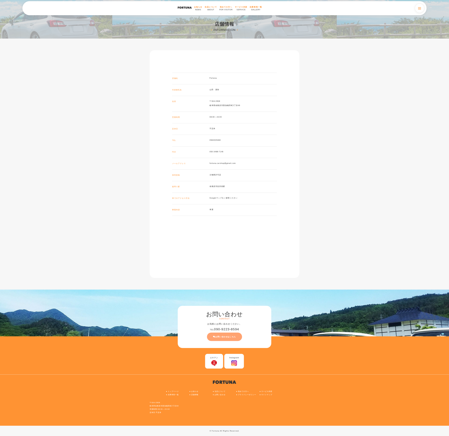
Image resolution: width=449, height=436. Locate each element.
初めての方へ (243, 391)
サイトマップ (266, 395)
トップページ (173, 391)
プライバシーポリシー (247, 395)
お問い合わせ (220, 395)
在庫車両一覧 (173, 395)
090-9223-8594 (224, 329)
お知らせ (194, 391)
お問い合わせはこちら (225, 337)
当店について (220, 391)
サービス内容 (266, 391)
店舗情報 (194, 395)
